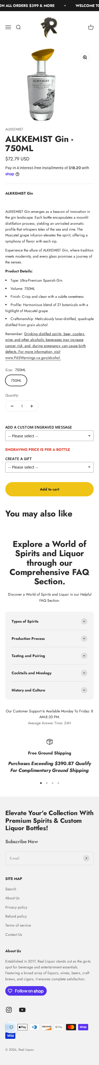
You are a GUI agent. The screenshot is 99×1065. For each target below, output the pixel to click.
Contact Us (13, 934)
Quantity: (12, 395)
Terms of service (18, 925)
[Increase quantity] (31, 406)
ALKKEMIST (14, 129)
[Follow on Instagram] (8, 1009)
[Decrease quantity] (12, 406)
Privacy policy (16, 907)
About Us (12, 898)
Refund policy (16, 916)
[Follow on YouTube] (22, 1009)
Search (10, 889)
